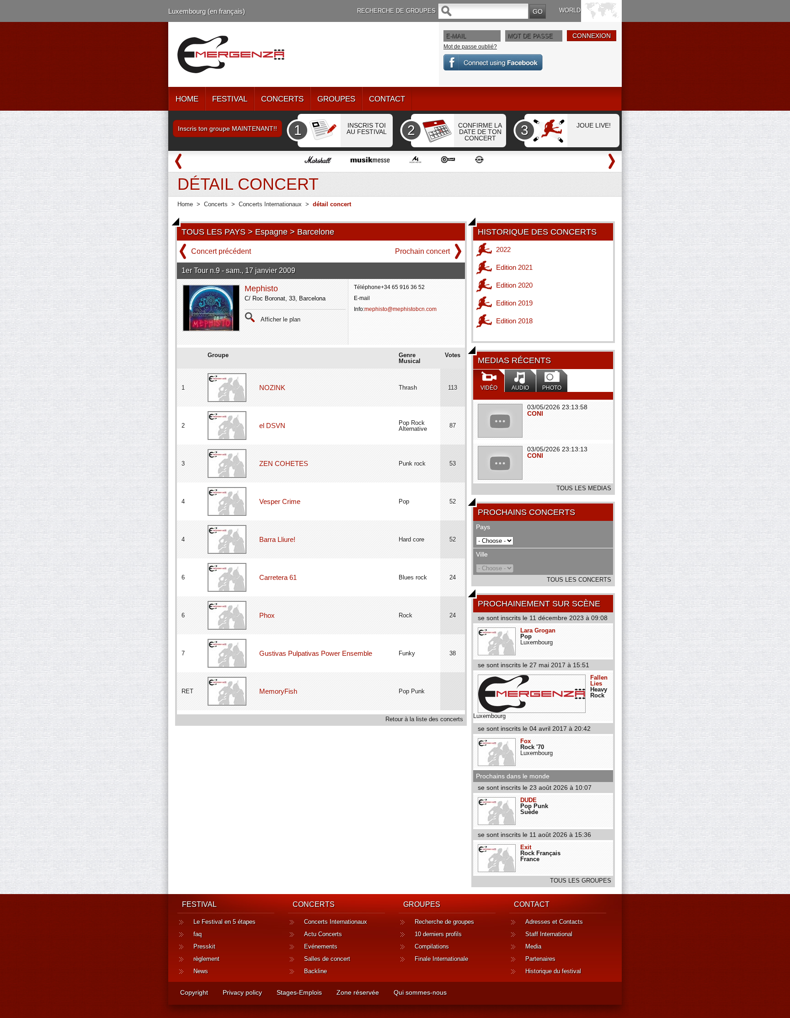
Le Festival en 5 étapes (224, 921)
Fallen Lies (599, 680)
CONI (535, 413)
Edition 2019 (514, 303)
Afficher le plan (280, 319)
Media (533, 946)
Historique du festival (553, 971)
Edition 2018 (514, 321)
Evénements (320, 946)
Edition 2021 (514, 267)
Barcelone (315, 231)
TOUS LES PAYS (213, 231)
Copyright (194, 992)
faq (197, 934)
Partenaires (540, 958)
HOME (187, 99)
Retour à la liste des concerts (424, 719)
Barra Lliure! (277, 539)
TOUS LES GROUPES (580, 881)
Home (185, 204)
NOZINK (272, 387)
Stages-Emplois (299, 992)
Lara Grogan (537, 630)
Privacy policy (242, 992)
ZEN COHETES (283, 463)
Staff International (548, 934)
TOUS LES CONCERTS (579, 580)
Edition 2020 (514, 285)
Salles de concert (327, 958)
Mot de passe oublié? (470, 46)
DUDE (528, 800)
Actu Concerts (323, 934)
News (200, 971)
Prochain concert (422, 251)
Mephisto (261, 288)
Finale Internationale (441, 958)
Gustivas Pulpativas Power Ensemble (315, 653)
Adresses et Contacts (554, 921)
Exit (525, 847)
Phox (267, 615)
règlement (206, 958)
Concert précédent (221, 251)
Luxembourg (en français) (206, 11)
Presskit (204, 946)
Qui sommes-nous (420, 992)
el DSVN (272, 425)
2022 (503, 249)
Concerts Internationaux (270, 204)
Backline (315, 971)
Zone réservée (357, 992)
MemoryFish (278, 691)
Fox (525, 741)
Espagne (271, 231)
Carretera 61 (278, 577)
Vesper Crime (279, 501)
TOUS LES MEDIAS (583, 488)
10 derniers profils (438, 934)
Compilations (432, 946)
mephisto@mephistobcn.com (400, 309)
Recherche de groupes (444, 921)
